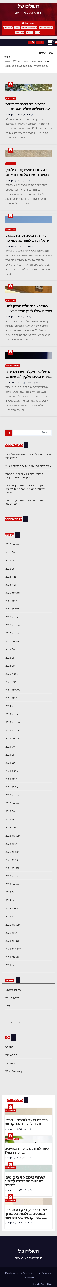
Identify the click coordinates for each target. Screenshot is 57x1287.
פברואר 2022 (12, 924)
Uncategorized (12, 366)
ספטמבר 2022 (13, 876)
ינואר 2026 (11, 601)
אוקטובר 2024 (12, 722)
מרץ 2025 (10, 682)
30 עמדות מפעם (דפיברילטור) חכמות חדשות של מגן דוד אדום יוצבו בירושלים (27, 175)
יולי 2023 (10, 811)
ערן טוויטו (10, 115)
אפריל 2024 (11, 771)
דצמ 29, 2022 (24, 115)
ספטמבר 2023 (13, 795)
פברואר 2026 (12, 593)
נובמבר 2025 (12, 617)
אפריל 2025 (11, 674)
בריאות (29, 32)
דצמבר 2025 (12, 609)
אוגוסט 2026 (12, 544)
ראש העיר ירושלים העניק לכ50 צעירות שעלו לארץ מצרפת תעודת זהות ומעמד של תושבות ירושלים (28, 311)
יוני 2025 (10, 657)
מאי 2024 (10, 763)
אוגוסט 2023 (12, 803)
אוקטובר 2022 (12, 868)
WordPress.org (13, 1071)
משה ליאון (7, 28)
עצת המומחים (12, 1022)
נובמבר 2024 (12, 714)
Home (7, 56)
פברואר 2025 (12, 690)
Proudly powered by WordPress (19, 1273)
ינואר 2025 (11, 698)
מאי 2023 (10, 819)
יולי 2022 (10, 892)
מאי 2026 (10, 568)
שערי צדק (20, 32)
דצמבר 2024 (12, 706)
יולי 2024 (10, 746)
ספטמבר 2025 (13, 633)
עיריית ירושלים (46, 28)
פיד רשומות (11, 1055)
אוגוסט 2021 (12, 957)
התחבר (9, 1047)
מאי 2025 (10, 665)
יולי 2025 (10, 649)
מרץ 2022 (10, 916)
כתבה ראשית (11, 98)
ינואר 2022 (11, 933)
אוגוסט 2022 (12, 884)
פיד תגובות (11, 1063)
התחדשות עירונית (29, 28)
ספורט (8, 1014)
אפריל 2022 (11, 908)
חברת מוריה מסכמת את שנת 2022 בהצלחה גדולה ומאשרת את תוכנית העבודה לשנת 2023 (28, 109)
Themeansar (28, 1277)
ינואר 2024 (11, 779)
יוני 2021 (10, 965)
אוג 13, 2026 (23, 1190)
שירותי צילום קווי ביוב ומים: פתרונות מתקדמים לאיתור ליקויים (24, 1181)
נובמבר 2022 (12, 860)
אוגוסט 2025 (12, 641)
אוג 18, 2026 (23, 1158)
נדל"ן (17, 28)
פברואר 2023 (12, 835)
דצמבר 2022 (12, 852)
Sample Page (39, 1284)
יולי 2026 (10, 552)
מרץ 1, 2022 (32, 383)
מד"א (37, 32)
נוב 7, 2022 (23, 181)
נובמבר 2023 (12, 787)
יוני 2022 (10, 900)
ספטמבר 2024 (13, 730)
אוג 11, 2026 (23, 1223)
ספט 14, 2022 (24, 246)
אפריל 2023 (11, 827)
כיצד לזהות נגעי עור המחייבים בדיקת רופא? (28, 466)
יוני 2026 (10, 560)
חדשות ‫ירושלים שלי (14, 383)
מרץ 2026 (10, 585)
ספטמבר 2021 (13, 949)
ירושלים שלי (28, 6)
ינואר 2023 (11, 844)
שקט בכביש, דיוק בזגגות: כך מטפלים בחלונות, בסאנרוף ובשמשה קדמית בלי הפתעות (25, 489)
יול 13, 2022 (23, 317)
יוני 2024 (10, 755)
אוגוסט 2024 (12, 738)
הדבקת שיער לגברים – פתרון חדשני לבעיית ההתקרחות (26, 1122)
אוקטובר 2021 (12, 941)
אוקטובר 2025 (12, 625)
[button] (52, 41)
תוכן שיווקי (10, 1129)
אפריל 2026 (11, 576)
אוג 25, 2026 (23, 1129)
